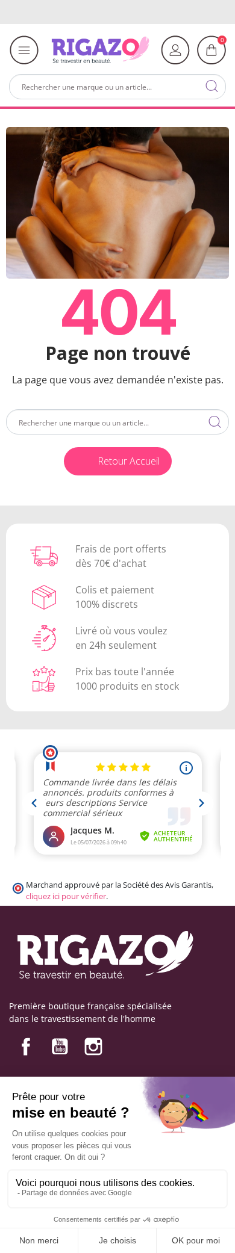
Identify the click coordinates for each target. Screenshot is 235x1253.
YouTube (60, 1047)
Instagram (93, 1047)
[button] (118, 461)
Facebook (26, 1047)
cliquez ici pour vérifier (66, 896)
